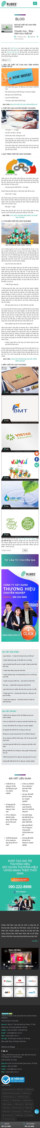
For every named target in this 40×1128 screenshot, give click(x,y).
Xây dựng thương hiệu (8, 1089)
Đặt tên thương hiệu (17, 1108)
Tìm (25, 550)
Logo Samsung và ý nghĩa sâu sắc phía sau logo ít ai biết (20, 689)
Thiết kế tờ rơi (5, 1100)
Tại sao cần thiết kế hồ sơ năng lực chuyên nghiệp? (18, 725)
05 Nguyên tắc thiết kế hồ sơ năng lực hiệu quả (17, 730)
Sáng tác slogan (17, 1111)
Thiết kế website (16, 1100)
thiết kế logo (14, 48)
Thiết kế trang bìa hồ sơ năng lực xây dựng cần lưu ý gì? (19, 757)
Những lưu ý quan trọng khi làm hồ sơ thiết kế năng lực (19, 734)
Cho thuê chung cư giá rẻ (8, 1119)
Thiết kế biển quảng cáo (8, 1097)
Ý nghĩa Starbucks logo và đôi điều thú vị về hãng (17, 660)
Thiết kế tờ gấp (29, 1108)
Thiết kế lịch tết (18, 1104)
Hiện (8, 60)
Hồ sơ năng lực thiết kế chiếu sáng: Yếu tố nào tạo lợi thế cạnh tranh (11, 819)
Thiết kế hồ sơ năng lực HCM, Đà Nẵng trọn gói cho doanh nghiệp (11, 788)
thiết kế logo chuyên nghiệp (27, 538)
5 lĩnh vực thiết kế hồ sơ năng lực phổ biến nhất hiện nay (19, 721)
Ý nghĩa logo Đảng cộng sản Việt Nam (14, 670)
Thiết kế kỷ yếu (27, 1111)
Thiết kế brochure (27, 1100)
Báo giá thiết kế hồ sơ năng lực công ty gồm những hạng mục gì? (27, 829)
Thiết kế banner (26, 1093)
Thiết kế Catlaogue (7, 1104)
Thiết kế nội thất (29, 1104)
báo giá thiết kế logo (13, 52)
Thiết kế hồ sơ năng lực (23, 1097)
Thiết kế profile (29, 1115)
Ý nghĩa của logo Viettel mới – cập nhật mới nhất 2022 (19, 681)
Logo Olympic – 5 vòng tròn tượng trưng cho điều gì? (18, 656)
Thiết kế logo (19, 1089)
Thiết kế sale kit (6, 1111)
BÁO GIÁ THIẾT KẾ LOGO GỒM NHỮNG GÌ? (23, 104)
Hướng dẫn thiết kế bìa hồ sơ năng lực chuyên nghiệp (19, 761)
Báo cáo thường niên (7, 1115)
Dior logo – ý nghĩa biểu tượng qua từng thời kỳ (17, 685)
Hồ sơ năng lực (21, 891)
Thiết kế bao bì (29, 1089)
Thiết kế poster (6, 1108)
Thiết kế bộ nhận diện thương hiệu (11, 1093)
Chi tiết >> (35, 941)
